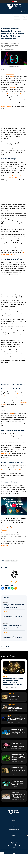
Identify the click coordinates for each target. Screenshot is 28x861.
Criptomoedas (5, 25)
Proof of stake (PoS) (14, 560)
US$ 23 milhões (13, 178)
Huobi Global (18, 470)
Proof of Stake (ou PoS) (14, 94)
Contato (14, 820)
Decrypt (14, 582)
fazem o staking (6, 106)
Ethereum (12, 87)
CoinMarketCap (6, 453)
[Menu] (24, 11)
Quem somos (14, 818)
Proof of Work (10, 74)
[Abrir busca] (21, 11)
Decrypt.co (4, 545)
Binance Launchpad (18, 176)
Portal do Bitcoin (14, 6)
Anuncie (14, 826)
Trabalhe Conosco (14, 829)
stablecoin (11, 413)
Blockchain (7, 560)
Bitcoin (12, 76)
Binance (3, 470)
